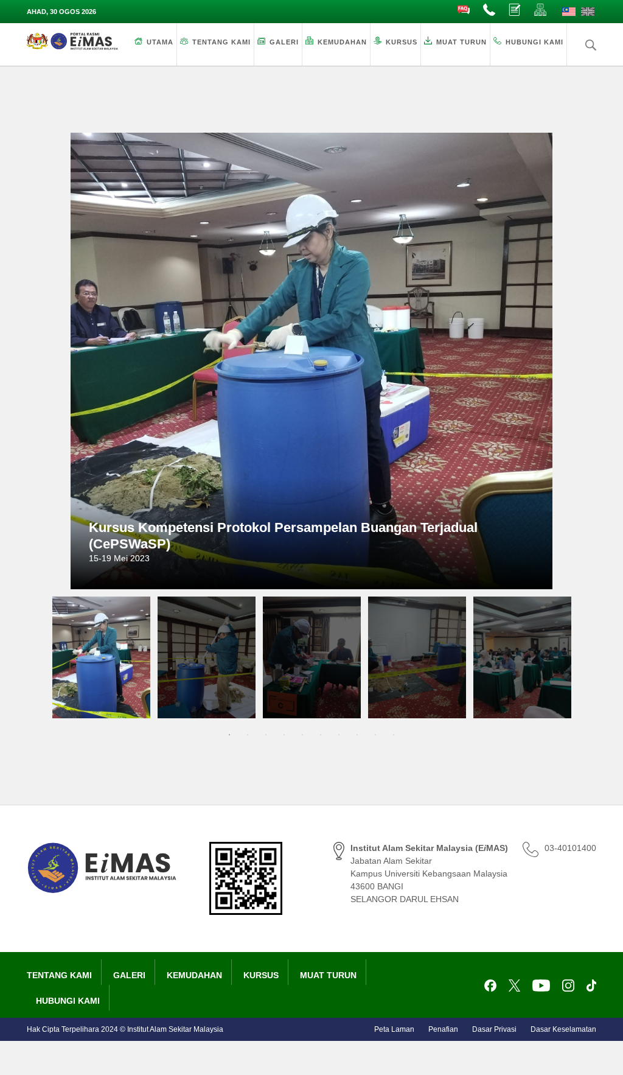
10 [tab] (394, 735)
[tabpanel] (101, 657)
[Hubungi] (489, 10)
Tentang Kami (221, 42)
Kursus (401, 42)
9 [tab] (375, 735)
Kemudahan (342, 42)
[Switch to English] (588, 11)
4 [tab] (284, 735)
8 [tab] (357, 735)
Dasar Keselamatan (563, 1029)
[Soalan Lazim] (464, 10)
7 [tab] (339, 735)
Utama (160, 42)
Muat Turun (461, 42)
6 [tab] (321, 735)
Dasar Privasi (494, 1029)
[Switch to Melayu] (569, 11)
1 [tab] (229, 735)
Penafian (443, 1029)
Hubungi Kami (534, 42)
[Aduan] (515, 10)
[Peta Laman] (541, 10)
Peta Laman (394, 1029)
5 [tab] (302, 735)
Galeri (284, 42)
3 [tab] (266, 735)
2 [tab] (248, 735)
